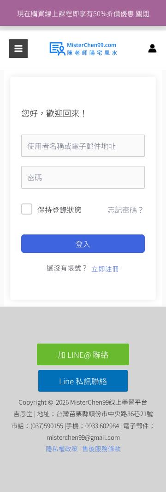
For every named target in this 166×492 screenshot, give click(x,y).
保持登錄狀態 (59, 209)
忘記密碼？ (125, 209)
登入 (83, 243)
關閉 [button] (142, 13)
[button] (83, 354)
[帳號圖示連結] (152, 48)
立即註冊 (105, 268)
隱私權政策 (62, 448)
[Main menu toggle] (18, 48)
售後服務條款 (101, 448)
